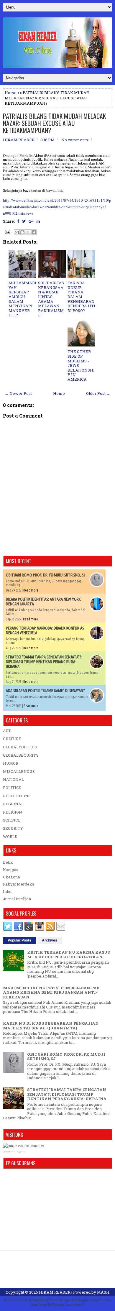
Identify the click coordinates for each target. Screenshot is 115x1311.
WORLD (10, 836)
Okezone (11, 877)
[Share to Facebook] (34, 232)
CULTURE (12, 738)
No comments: (75, 139)
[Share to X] (28, 232)
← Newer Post (18, 393)
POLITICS (12, 787)
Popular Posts (19, 940)
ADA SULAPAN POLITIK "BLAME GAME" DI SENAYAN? (45, 690)
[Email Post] (7, 231)
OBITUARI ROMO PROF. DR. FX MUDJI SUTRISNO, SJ (45, 575)
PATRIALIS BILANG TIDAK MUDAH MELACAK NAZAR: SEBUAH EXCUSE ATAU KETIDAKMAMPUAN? (54, 123)
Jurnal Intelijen (17, 898)
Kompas (10, 869)
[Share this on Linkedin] (38, 221)
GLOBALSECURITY (21, 755)
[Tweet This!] (24, 221)
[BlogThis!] (22, 232)
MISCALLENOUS (19, 771)
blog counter (21, 1152)
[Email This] (17, 232)
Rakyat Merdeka (18, 884)
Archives (49, 940)
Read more (30, 590)
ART (7, 730)
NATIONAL (13, 779)
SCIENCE (12, 820)
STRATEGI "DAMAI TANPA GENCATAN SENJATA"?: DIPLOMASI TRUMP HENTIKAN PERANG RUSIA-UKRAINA (44, 662)
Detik (8, 862)
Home (11, 92)
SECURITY (13, 828)
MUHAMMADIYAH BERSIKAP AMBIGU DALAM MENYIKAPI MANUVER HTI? (22, 299)
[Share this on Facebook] (18, 221)
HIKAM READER (54, 1292)
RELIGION (12, 812)
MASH (103, 1292)
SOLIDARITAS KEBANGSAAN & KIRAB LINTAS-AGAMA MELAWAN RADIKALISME (51, 299)
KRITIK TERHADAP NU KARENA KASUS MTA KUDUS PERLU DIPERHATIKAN (68, 954)
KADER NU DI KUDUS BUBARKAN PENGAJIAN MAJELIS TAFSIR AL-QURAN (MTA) (51, 1026)
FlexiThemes (29, 1300)
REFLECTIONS (17, 796)
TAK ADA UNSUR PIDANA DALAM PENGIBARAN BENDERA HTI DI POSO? (81, 296)
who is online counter (9, 1152)
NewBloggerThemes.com (89, 1300)
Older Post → (98, 393)
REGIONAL (13, 803)
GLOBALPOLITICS (20, 747)
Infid (7, 891)
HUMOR (10, 763)
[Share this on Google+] (31, 221)
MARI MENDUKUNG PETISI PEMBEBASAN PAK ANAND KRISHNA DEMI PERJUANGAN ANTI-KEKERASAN (51, 992)
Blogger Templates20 (68, 1304)
